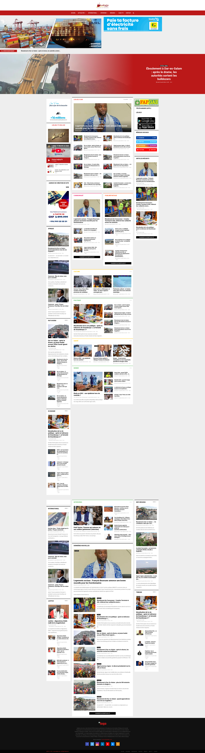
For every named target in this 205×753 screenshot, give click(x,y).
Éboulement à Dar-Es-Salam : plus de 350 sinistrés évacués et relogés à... (92, 156)
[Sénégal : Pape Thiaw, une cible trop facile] (108, 397)
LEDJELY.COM (79, 331)
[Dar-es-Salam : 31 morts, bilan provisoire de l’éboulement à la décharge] (78, 166)
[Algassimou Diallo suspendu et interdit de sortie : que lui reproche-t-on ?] (51, 649)
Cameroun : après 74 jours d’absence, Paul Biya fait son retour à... (58, 306)
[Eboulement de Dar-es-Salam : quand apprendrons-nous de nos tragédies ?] (107, 157)
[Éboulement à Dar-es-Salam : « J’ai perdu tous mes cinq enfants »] (107, 166)
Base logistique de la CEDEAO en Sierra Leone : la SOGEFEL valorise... (122, 241)
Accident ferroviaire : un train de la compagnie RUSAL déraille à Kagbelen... (122, 184)
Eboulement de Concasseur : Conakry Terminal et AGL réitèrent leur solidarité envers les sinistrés (118, 220)
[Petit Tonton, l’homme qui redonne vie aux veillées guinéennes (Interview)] (88, 515)
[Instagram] (97, 744)
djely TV (121, 13)
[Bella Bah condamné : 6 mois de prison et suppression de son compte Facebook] (51, 662)
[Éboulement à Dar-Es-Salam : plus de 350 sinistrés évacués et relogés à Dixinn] (78, 157)
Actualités (81, 13)
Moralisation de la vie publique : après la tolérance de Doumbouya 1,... (122, 137)
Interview (103, 13)
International (92, 13)
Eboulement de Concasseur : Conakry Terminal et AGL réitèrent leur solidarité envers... (92, 137)
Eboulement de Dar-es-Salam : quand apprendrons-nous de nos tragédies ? (122, 156)
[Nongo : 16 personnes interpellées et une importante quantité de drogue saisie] (122, 351)
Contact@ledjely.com (106, 739)
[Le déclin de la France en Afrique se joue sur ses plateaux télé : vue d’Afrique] (108, 389)
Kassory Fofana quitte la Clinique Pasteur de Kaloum (101, 359)
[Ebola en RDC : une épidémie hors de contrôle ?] (83, 351)
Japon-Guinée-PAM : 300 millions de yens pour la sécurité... (90, 249)
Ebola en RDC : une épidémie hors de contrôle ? (82, 359)
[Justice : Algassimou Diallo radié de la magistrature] (58, 612)
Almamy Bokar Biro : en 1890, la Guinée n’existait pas (151, 632)
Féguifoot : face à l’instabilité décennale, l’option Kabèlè (151, 652)
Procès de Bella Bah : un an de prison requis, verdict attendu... (62, 672)
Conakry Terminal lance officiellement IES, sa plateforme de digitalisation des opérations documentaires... (122, 253)
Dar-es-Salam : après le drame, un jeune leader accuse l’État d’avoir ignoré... (92, 147)
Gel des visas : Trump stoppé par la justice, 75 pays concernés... (58, 529)
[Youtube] (107, 744)
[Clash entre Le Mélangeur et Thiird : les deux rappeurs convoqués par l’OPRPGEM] (102, 281)
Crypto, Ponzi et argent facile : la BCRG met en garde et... (62, 474)
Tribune (98, 614)
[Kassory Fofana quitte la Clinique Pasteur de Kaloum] (102, 351)
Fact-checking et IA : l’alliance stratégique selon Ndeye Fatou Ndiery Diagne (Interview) (122, 519)
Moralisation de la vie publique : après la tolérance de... (37, 51)
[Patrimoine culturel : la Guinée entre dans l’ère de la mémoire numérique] (122, 281)
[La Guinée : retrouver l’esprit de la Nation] (139, 643)
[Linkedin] (102, 744)
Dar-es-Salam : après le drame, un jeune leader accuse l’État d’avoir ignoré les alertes (57, 343)
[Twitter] (92, 744)
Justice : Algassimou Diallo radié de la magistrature (57, 622)
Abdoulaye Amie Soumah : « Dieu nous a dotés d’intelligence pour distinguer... (122, 536)
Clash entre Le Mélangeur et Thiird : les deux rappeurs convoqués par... (101, 290)
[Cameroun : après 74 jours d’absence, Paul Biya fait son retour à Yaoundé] (58, 295)
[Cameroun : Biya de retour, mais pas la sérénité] (58, 267)
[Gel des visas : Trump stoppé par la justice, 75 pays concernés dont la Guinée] (58, 519)
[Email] (113, 744)
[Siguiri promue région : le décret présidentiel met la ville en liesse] (107, 148)
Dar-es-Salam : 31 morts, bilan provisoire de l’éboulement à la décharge (92, 166)
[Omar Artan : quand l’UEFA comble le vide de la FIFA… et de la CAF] (108, 375)
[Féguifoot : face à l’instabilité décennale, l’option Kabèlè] (139, 652)
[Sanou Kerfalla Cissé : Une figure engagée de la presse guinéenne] (139, 663)
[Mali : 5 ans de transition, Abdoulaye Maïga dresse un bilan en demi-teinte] (51, 485)
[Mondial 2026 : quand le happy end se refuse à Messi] (108, 382)
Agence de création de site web (59, 185)
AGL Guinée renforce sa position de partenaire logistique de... (90, 239)
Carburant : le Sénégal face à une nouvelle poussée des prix (62, 463)
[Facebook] (87, 744)
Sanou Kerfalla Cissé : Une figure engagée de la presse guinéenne (150, 663)
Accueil (73, 13)
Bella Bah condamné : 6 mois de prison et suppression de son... (63, 662)
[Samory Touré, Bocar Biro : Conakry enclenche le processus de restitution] (83, 281)
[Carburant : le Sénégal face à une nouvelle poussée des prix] (51, 463)
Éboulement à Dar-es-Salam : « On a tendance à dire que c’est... (146, 522)
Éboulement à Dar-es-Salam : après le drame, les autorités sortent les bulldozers (113, 650)
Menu (66, 320)
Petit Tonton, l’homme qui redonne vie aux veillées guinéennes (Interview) (87, 528)
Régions (112, 13)
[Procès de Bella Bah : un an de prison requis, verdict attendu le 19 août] (51, 672)
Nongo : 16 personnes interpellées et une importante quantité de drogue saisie (122, 359)
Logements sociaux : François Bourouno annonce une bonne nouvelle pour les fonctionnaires (86, 220)
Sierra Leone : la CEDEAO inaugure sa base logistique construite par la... (122, 230)
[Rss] (118, 744)
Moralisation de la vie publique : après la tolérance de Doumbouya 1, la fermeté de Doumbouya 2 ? (88, 328)
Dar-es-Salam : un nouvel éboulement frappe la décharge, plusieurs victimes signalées (122, 175)
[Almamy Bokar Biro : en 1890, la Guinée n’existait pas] (139, 632)
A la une (164, 65)
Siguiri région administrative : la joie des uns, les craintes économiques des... (146, 577)
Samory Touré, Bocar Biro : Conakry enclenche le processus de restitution (81, 290)
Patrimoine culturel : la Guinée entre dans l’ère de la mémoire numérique (122, 290)
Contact (128, 13)
